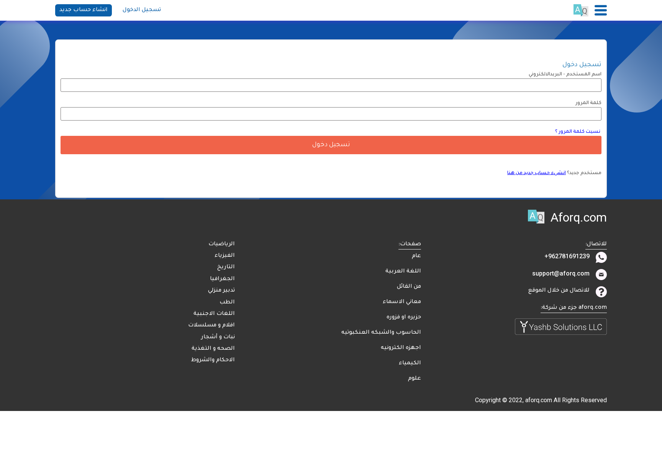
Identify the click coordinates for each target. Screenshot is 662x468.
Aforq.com (579, 217)
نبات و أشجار (218, 337)
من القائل (409, 287)
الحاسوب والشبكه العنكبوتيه (381, 333)
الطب (227, 303)
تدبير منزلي (221, 291)
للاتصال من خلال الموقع (559, 291)
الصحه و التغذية (213, 349)
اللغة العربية (403, 272)
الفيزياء (225, 256)
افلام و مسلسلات (211, 326)
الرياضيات (221, 244)
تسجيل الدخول (142, 10)
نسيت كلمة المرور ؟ (578, 132)
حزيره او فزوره (404, 318)
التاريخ (226, 267)
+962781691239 (567, 256)
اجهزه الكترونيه (401, 348)
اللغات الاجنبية (214, 314)
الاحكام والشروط (213, 360)
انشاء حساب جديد (83, 10)
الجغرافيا (222, 279)
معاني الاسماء (402, 302)
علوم (414, 379)
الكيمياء (410, 363)
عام (416, 256)
